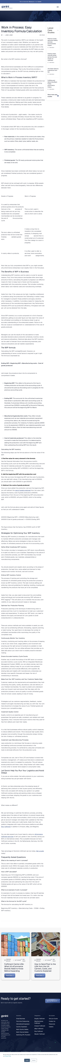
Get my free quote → (53, 1001)
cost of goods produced (23, 490)
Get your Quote (53, 1018)
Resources (52, 1024)
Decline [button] (34, 1060)
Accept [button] (27, 1060)
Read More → (10, 975)
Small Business (20, 1018)
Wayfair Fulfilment (39, 1034)
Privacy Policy (8, 1056)
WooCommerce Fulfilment (38, 1022)
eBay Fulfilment (38, 1028)
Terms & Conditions (35, 1052)
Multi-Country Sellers (22, 1029)
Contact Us (52, 1021)
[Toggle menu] (57, 7)
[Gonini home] (7, 7)
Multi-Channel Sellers (22, 1032)
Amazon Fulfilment (39, 1026)
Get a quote (40, 851)
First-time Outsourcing (22, 1021)
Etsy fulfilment (6, 827)
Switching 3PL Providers (23, 1035)
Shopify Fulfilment (39, 1018)
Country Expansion (21, 1027)
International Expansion (23, 1024)
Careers (51, 1027)
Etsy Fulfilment (38, 1031)
